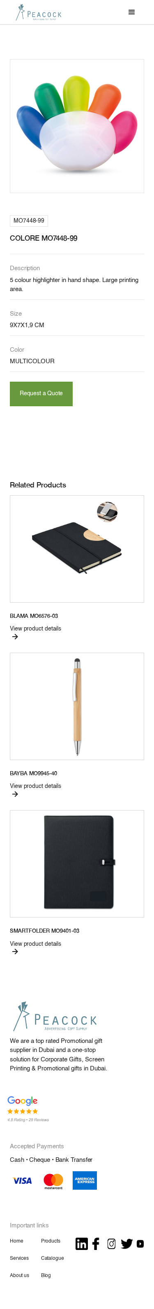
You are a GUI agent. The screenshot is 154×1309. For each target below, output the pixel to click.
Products (50, 1241)
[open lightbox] (77, 126)
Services (19, 1258)
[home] (36, 12)
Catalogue (52, 1258)
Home (16, 1241)
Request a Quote (41, 393)
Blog (46, 1275)
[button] (132, 12)
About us (19, 1275)
